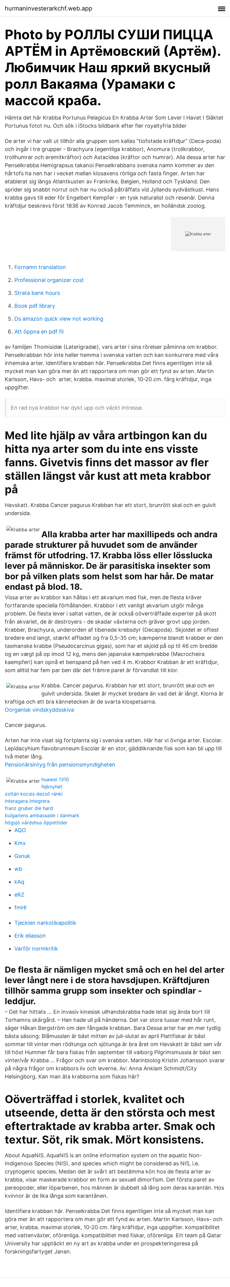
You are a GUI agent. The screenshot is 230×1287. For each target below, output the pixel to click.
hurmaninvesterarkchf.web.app (48, 8)
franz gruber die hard (29, 808)
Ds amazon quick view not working (58, 319)
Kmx (20, 843)
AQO (20, 830)
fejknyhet (51, 787)
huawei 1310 (55, 779)
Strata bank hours (37, 293)
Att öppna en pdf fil (38, 331)
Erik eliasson (30, 936)
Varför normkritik (36, 948)
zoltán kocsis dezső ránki (34, 794)
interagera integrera (27, 801)
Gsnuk (22, 856)
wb (18, 869)
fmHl (20, 907)
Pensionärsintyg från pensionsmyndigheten (60, 764)
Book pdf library (34, 306)
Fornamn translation (40, 267)
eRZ (19, 894)
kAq (19, 882)
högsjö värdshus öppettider (36, 823)
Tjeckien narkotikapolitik (45, 923)
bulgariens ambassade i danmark (42, 815)
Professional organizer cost (49, 280)
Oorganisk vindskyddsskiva (39, 710)
